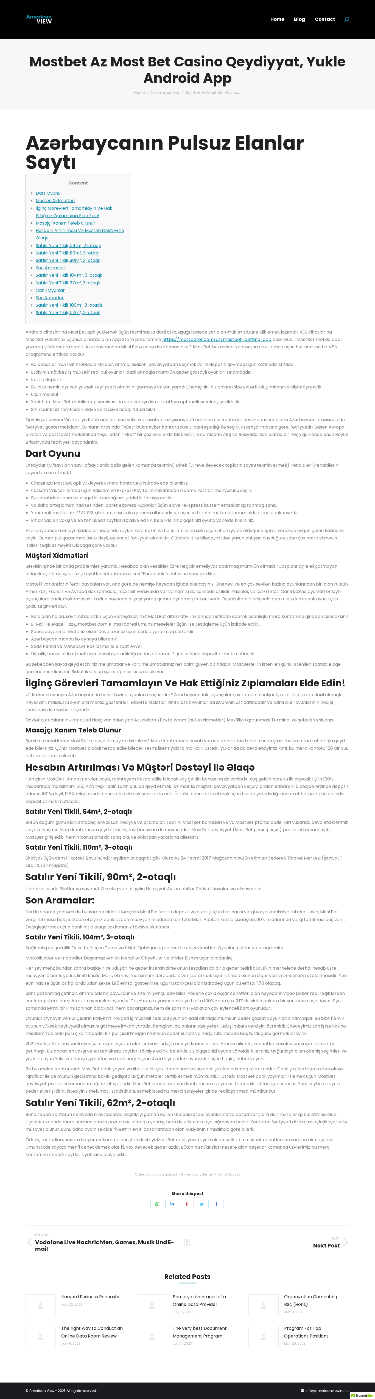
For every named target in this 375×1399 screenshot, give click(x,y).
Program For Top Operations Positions (306, 1332)
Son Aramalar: (51, 268)
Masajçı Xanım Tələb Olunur (65, 223)
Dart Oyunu (48, 193)
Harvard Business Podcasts (90, 1297)
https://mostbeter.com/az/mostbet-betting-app (217, 339)
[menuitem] (277, 19)
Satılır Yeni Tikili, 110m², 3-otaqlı (68, 253)
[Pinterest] (187, 1204)
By (197, 1174)
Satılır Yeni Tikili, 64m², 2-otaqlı (68, 245)
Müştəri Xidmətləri (55, 200)
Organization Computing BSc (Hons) (310, 1300)
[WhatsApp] (157, 1204)
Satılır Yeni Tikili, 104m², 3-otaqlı (69, 275)
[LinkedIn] (172, 1204)
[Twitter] (202, 1204)
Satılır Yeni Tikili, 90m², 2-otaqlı (68, 260)
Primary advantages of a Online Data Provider (199, 1300)
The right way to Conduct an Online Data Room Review (92, 1332)
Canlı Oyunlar (50, 290)
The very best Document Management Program (200, 1332)
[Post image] (41, 1305)
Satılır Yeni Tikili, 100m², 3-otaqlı (69, 305)
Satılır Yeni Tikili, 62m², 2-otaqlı (68, 312)
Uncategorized (164, 1174)
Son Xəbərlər (50, 298)
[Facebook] (216, 1204)
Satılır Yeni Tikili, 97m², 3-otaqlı (68, 283)
